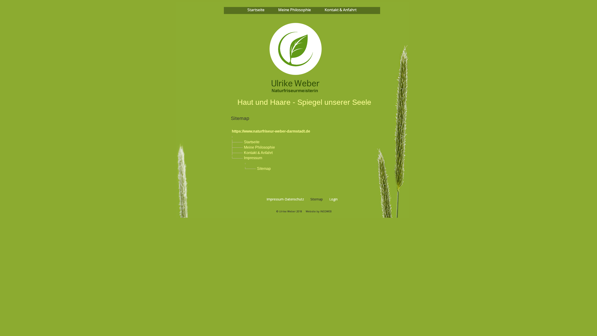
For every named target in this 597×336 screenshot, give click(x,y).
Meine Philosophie (259, 147)
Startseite (252, 142)
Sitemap (264, 169)
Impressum (253, 158)
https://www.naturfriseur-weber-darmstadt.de (271, 131)
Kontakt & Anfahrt (258, 153)
